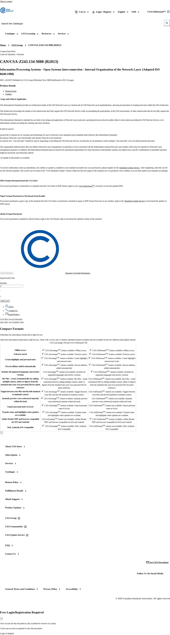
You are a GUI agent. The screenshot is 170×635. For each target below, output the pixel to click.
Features (20, 346)
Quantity (3, 283)
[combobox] (83, 23)
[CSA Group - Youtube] (156, 580)
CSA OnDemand (111, 346)
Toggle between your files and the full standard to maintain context (20, 392)
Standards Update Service (129, 168)
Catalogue (10, 472)
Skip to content (6, 1)
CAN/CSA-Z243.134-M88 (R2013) (44, 45)
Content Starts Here (7, 51)
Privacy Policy (50, 589)
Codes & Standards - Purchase (12, 54)
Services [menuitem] (62, 33)
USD (134, 12)
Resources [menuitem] (46, 33)
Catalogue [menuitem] (10, 33)
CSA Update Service (15, 535)
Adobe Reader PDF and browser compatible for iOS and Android (20, 420)
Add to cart (5, 301)
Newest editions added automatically (20, 366)
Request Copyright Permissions (77, 273)
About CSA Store (13, 446)
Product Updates (13, 507)
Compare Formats (12, 328)
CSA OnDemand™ (156, 11)
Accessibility (72, 589)
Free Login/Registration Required (22, 612)
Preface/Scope (10, 91)
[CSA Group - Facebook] (140, 580)
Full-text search (20, 354)
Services (9, 463)
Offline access (20, 350)
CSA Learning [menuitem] (28, 33)
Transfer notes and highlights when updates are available (20, 413)
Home (3, 45)
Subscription (11, 455)
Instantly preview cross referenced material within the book (20, 399)
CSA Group (17, 45)
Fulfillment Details (14, 490)
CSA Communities (14, 526)
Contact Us (10, 554)
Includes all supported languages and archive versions (20, 373)
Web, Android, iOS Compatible (20, 427)
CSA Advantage (64, 346)
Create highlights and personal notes (20, 359)
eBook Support (12, 499)
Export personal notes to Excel (20, 407)
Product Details (8, 85)
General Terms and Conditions (20, 589)
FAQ (7, 545)
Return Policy (12, 482)
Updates (8, 94)
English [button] (121, 12)
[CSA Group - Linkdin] (148, 580)
